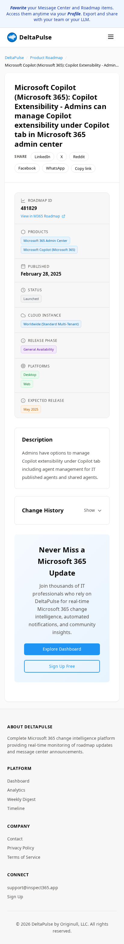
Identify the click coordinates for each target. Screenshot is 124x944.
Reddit (79, 156)
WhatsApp (55, 168)
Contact (15, 839)
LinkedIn (42, 156)
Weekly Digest (21, 799)
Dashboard (18, 781)
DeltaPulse (14, 57)
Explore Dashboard (62, 649)
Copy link (83, 168)
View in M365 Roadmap (40, 216)
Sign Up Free (62, 666)
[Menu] (111, 37)
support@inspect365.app (32, 887)
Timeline (16, 808)
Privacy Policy (20, 848)
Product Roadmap (46, 57)
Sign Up (15, 896)
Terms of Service (23, 857)
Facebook (27, 168)
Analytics (16, 790)
